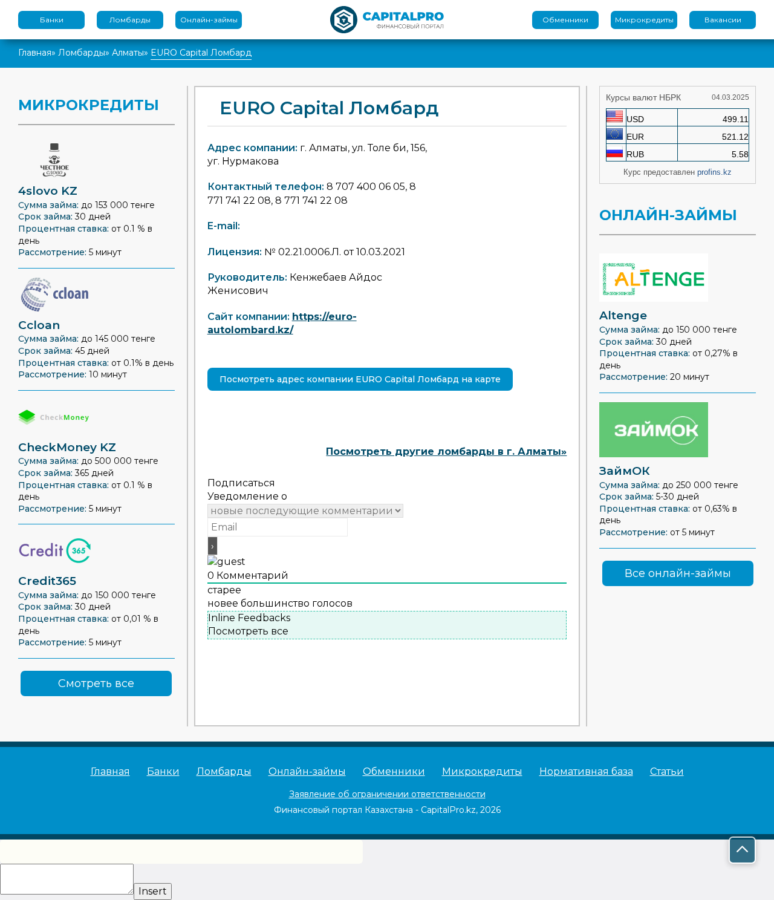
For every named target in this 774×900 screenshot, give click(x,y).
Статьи (667, 771)
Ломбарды (130, 19)
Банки (51, 19)
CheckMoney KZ (67, 447)
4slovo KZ (47, 191)
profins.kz (714, 172)
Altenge (623, 315)
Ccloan (39, 325)
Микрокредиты (644, 19)
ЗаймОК (624, 471)
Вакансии (722, 19)
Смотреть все (96, 683)
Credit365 (47, 581)
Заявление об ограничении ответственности (387, 794)
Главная (34, 52)
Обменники (565, 19)
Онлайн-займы (209, 19)
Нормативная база (586, 771)
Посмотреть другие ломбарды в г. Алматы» (446, 451)
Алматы (128, 52)
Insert (152, 891)
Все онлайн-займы (678, 573)
